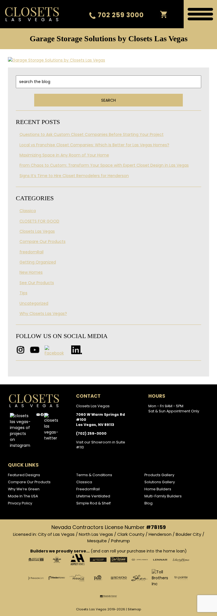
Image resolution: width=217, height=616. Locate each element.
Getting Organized (37, 262)
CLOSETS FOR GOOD (39, 221)
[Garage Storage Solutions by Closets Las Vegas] (108, 60)
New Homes (31, 272)
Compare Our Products (42, 241)
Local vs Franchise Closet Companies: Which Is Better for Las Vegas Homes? (94, 145)
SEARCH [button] (108, 100)
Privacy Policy (20, 503)
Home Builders (157, 489)
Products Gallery (159, 475)
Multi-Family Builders (163, 496)
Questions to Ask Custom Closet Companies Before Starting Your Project (91, 134)
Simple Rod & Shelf (93, 503)
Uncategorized (33, 303)
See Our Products (36, 283)
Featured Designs (24, 475)
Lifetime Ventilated (93, 496)
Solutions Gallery (159, 482)
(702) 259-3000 (91, 433)
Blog (148, 503)
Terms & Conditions (94, 475)
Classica (27, 211)
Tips (23, 293)
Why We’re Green (24, 489)
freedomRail (31, 252)
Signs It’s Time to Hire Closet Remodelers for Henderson (74, 176)
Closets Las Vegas (37, 231)
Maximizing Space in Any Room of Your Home (64, 155)
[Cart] (164, 14)
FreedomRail (88, 489)
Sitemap (134, 609)
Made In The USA (23, 496)
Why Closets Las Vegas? (43, 313)
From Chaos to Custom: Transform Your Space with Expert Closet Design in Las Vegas (104, 165)
